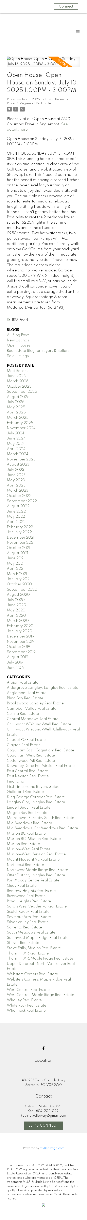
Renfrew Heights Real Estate (31, 891)
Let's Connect (43, 1125)
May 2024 (16, 444)
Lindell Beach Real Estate (29, 807)
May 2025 (16, 407)
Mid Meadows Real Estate (29, 823)
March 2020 (18, 621)
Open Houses (18, 345)
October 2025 (19, 386)
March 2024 (17, 454)
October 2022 (19, 496)
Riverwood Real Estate (26, 896)
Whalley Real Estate (24, 1000)
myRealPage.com (52, 1148)
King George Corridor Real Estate (36, 797)
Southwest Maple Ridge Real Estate (38, 938)
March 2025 (18, 418)
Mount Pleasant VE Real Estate (33, 859)
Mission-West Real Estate (29, 849)
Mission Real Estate (23, 844)
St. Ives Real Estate (23, 943)
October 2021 (18, 548)
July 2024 (15, 433)
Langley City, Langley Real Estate (36, 802)
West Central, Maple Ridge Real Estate (40, 995)
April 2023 (16, 485)
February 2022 (20, 527)
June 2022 (16, 511)
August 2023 (18, 464)
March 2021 (17, 574)
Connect (66, 6)
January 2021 (19, 579)
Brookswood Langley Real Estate (35, 703)
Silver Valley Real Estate (28, 922)
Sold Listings (18, 356)
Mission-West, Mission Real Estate (36, 854)
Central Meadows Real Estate (32, 719)
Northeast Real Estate (25, 865)
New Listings (18, 340)
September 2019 (21, 652)
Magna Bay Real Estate (27, 813)
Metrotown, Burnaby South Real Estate (40, 818)
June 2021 (15, 558)
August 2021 (17, 553)
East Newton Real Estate (28, 776)
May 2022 (16, 516)
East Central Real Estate (27, 771)
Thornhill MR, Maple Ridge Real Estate (40, 958)
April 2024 (16, 449)
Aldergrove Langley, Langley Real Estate (42, 688)
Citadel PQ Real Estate (26, 740)
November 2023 (21, 459)
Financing (15, 781)
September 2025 (22, 392)
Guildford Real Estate (25, 792)
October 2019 (18, 647)
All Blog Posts (18, 335)
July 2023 (15, 470)
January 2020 (19, 631)
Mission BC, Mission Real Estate (34, 839)
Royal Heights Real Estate (29, 901)
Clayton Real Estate (24, 745)
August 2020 (18, 595)
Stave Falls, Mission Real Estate (34, 948)
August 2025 (18, 397)
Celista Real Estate (23, 714)
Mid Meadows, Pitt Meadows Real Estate (42, 828)
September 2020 (22, 589)
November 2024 (21, 428)
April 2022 (16, 522)
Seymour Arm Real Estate (29, 917)
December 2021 (20, 537)
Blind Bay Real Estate (25, 698)
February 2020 (20, 626)
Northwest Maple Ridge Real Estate (37, 870)
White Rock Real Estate (26, 1005)
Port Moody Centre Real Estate (33, 880)
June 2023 (16, 475)
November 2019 (20, 642)
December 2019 (20, 636)
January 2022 (19, 532)
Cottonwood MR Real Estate (31, 761)
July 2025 (15, 402)
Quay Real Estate (22, 886)
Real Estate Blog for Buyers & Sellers (38, 351)
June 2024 (16, 438)
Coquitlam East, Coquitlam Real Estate (40, 750)
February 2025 (20, 423)
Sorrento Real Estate (24, 927)
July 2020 (16, 600)
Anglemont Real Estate (35, 103)
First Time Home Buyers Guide (33, 787)
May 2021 (15, 563)
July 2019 (15, 662)
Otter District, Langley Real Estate (36, 875)
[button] (43, 1048)
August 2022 (18, 506)
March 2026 (17, 381)
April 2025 (16, 412)
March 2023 (17, 490)
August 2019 (17, 657)
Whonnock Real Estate (26, 1010)
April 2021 (15, 569)
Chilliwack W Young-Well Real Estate (39, 724)
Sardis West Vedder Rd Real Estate (37, 906)
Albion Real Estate (22, 682)
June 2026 (16, 376)
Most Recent (17, 371)
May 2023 (16, 480)
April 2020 (16, 616)
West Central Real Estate (28, 990)
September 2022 (22, 501)
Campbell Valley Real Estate (31, 709)
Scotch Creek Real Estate (28, 912)
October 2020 (19, 584)
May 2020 (16, 610)
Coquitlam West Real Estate (31, 755)
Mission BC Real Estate (26, 833)
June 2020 (16, 605)
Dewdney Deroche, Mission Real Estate (41, 766)
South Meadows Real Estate (31, 932)
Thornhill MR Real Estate (28, 953)
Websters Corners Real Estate (32, 974)
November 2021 (20, 542)
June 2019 (15, 668)
